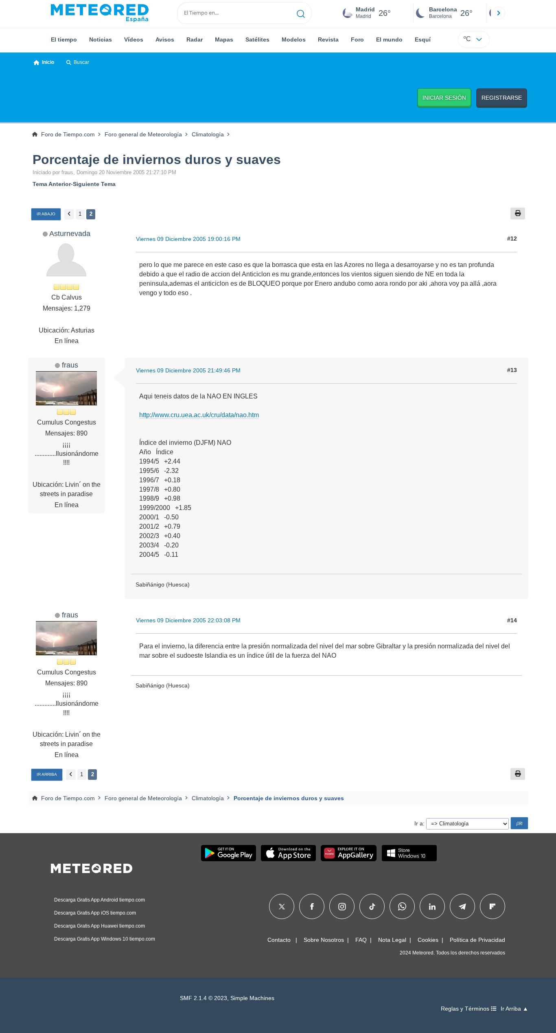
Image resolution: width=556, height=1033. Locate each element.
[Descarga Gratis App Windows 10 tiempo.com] (409, 853)
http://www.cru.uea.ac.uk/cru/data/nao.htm (199, 414)
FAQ (361, 940)
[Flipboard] (492, 906)
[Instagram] (342, 906)
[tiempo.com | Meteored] (91, 867)
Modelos (294, 39)
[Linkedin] (432, 906)
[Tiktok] (372, 906)
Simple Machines (252, 998)
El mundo (389, 39)
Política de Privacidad (477, 940)
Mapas (224, 39)
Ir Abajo (46, 214)
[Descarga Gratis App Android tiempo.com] (228, 853)
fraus (70, 365)
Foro (357, 39)
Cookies (428, 940)
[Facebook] (312, 906)
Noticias (100, 39)
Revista (328, 39)
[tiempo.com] (100, 13)
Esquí (423, 39)
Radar (194, 39)
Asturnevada (69, 233)
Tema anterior (52, 184)
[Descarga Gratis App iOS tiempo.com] (288, 853)
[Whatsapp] (402, 906)
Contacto (279, 940)
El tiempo (64, 39)
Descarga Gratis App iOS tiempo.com (95, 913)
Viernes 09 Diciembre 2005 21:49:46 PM (188, 370)
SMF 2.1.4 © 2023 (203, 998)
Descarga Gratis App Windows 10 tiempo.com (104, 939)
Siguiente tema (94, 184)
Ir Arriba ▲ (514, 1009)
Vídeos (133, 39)
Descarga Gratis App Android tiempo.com (99, 900)
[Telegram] (462, 906)
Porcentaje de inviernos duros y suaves (157, 159)
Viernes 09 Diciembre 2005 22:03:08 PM (188, 620)
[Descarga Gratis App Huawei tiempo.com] (349, 853)
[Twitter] (282, 906)
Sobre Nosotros (324, 940)
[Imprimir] (517, 213)
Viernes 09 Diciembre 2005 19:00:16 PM (188, 239)
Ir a (418, 823)
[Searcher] (301, 13)
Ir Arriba (47, 774)
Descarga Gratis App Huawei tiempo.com (99, 926)
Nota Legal (392, 940)
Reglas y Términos (466, 1009)
